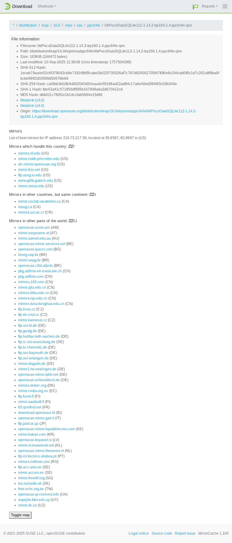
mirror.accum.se (31, 472)
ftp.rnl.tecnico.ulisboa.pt (37, 456)
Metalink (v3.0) (32, 100)
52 (75, 221)
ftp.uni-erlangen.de (33, 358)
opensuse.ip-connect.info (38, 494)
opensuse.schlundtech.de (39, 380)
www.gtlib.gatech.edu (35, 180)
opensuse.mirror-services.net (41, 244)
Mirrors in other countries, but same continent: (49, 194)
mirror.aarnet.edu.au (34, 238)
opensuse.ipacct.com (35, 249)
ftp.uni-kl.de (27, 325)
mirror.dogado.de (32, 364)
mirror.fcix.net (29, 170)
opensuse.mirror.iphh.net (38, 374)
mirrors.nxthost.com (34, 462)
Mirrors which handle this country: (39, 146)
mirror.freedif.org (31, 478)
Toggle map (20, 515)
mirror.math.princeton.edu (39, 159)
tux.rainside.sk (30, 483)
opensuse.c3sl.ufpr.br (35, 266)
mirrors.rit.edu (29, 153)
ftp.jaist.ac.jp (28, 423)
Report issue (185, 533)
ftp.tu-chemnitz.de (32, 347)
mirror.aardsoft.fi (31, 402)
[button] (195, 6)
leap (45, 25)
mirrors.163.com (31, 282)
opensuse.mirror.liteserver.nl (41, 451)
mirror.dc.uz (27, 505)
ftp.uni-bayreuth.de (33, 353)
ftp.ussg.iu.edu (30, 175)
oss (79, 25)
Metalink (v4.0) (32, 106)
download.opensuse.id (36, 413)
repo (68, 25)
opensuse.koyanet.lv (35, 440)
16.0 (56, 25)
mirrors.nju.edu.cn (32, 298)
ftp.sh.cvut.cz (28, 315)
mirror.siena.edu (31, 186)
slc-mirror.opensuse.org (37, 164)
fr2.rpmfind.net (29, 407)
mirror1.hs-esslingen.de (37, 369)
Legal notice (139, 533)
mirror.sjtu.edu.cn (32, 287)
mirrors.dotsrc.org (32, 385)
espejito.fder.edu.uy (34, 500)
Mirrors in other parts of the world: (39, 221)
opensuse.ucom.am (34, 227)
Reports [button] (208, 6)
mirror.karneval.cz (32, 320)
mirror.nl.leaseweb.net (36, 445)
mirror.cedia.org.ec (33, 391)
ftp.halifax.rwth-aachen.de (39, 336)
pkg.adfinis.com (31, 276)
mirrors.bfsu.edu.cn (33, 293)
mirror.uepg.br (29, 260)
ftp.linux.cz (26, 309)
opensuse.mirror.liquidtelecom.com (46, 429)
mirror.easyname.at (33, 233)
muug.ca (25, 207)
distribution (28, 25)
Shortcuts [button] (45, 6)
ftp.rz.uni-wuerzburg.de (36, 342)
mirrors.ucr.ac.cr (31, 212)
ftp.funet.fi (26, 396)
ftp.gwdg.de (27, 331)
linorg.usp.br (28, 255)
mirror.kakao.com (32, 434)
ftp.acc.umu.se (29, 467)
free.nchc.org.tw (31, 489)
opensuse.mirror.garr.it (36, 418)
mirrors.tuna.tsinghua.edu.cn (41, 304)
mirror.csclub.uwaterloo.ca (39, 201)
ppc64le (93, 25)
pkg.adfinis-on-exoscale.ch (40, 271)
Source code (162, 533)
